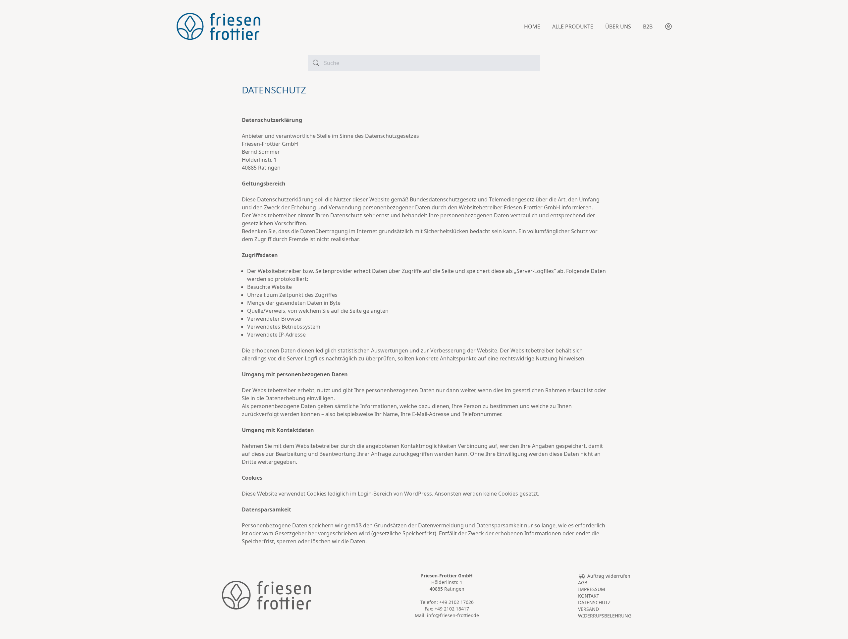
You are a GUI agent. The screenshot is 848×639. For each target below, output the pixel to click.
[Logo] (218, 26)
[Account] (668, 26)
